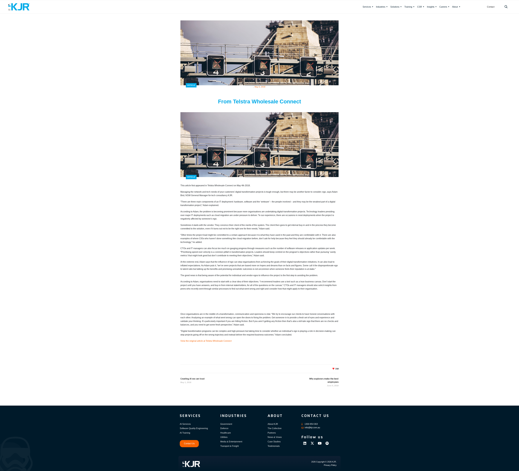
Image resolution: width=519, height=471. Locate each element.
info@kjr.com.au (312, 427)
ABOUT (275, 416)
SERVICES (190, 416)
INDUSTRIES (233, 416)
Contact (490, 7)
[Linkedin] (304, 443)
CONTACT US (315, 416)
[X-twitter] (312, 443)
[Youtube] (319, 443)
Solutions (394, 7)
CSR (419, 7)
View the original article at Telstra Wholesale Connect (206, 341)
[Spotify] (327, 443)
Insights (430, 7)
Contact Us (189, 443)
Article (191, 85)
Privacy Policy (330, 465)
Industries (380, 7)
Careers (443, 7)
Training (408, 7)
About (455, 7)
